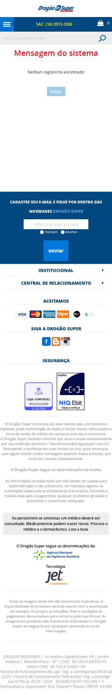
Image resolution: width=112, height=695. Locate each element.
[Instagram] (65, 343)
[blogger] (56, 343)
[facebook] (46, 343)
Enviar (56, 250)
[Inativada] (71, 408)
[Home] (56, 8)
